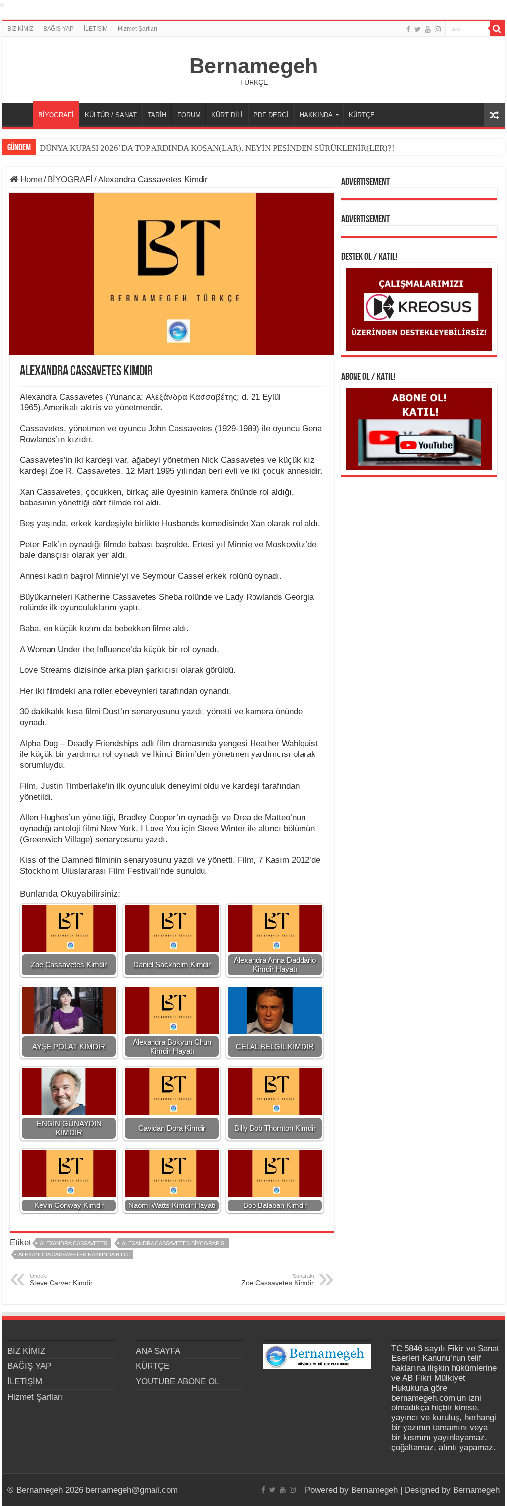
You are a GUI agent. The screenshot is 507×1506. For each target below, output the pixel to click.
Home (30, 179)
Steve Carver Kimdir (61, 1280)
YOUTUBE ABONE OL (177, 1381)
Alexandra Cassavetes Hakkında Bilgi (74, 1254)
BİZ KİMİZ (20, 28)
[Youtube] (428, 29)
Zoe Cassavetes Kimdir (277, 1280)
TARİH (157, 115)
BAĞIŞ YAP (58, 28)
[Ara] (497, 28)
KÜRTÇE (362, 115)
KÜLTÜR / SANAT (111, 115)
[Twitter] (417, 29)
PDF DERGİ (271, 115)
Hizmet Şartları (137, 28)
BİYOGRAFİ (56, 115)
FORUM (189, 115)
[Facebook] (408, 29)
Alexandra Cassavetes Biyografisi (174, 1243)
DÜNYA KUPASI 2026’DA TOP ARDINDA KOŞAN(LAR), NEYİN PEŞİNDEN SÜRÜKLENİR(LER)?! (217, 147)
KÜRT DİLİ (227, 115)
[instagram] (438, 29)
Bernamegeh (253, 66)
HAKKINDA (316, 115)
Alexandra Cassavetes (73, 1243)
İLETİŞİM (96, 28)
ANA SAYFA (20, 113)
